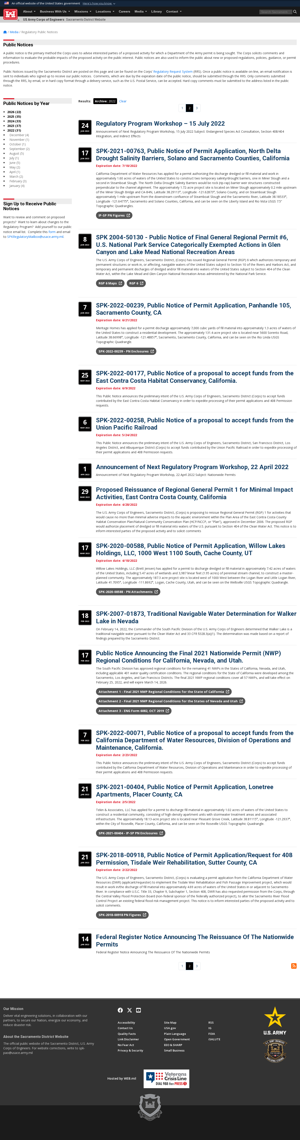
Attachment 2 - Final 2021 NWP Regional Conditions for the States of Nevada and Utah (169, 701)
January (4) (17, 186)
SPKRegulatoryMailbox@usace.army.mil (35, 237)
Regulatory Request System (173, 71)
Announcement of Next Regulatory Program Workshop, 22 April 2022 (192, 467)
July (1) (14, 158)
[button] (99, 3)
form (52, 232)
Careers (124, 11)
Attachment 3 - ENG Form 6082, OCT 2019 (132, 711)
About (28, 11)
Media (140, 11)
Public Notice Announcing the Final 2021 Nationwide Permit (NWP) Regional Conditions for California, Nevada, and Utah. (188, 657)
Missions (81, 11)
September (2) (19, 149)
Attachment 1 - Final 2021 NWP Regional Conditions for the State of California (162, 692)
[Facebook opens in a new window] (120, 1010)
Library (156, 11)
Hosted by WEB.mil (121, 1078)
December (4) (19, 135)
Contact (172, 11)
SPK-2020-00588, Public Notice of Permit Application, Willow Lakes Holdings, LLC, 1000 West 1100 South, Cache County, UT (190, 549)
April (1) (14, 172)
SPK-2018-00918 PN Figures (120, 915)
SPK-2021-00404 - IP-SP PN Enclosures (129, 833)
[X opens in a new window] (129, 1010)
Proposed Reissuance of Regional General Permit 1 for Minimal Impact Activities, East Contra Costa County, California (194, 493)
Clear (123, 101)
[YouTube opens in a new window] (138, 1010)
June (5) (14, 163)
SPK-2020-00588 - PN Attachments (126, 592)
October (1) (17, 144)
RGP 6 (134, 283)
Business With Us (53, 11)
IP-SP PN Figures (112, 215)
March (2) (16, 176)
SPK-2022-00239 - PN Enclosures (124, 351)
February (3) (18, 181)
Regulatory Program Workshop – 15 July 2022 (160, 123)
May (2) (14, 167)
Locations (104, 11)
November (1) (19, 139)
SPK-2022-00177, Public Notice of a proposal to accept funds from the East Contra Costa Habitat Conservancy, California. (195, 377)
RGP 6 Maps (108, 283)
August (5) (16, 153)
